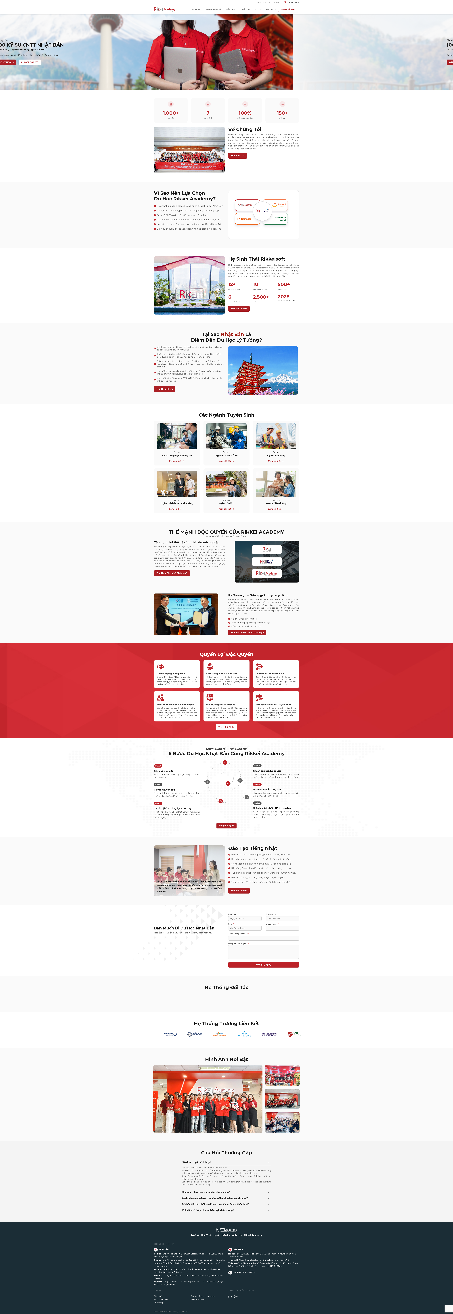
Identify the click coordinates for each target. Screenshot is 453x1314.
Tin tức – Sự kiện (264, 2)
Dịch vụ (257, 9)
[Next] (441, 998)
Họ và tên (232, 914)
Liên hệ (276, 2)
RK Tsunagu (159, 1303)
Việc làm (270, 9)
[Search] (285, 2)
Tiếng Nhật (231, 9)
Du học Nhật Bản (214, 9)
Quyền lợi (244, 9)
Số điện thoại (271, 914)
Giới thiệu (196, 9)
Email (231, 924)
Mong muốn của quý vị (238, 944)
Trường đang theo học (238, 934)
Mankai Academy (198, 1299)
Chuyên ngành (272, 924)
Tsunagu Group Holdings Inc (202, 1296)
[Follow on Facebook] (230, 1296)
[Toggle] (268, 1162)
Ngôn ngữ (293, 2)
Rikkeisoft (158, 1296)
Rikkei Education (161, 1299)
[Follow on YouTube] (235, 1296)
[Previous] (12, 998)
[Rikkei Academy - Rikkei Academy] (165, 9)
